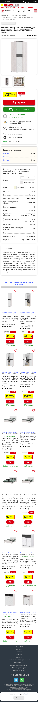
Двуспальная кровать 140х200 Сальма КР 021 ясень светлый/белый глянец (10, 441)
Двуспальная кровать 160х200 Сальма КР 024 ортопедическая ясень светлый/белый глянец (10, 500)
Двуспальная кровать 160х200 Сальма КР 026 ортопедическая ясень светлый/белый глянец (10, 560)
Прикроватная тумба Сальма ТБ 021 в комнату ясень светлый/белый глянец (28, 619)
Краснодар (6, 1)
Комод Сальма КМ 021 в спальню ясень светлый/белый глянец (28, 561)
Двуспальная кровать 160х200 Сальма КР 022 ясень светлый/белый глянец (28, 438)
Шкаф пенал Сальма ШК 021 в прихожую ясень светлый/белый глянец (10, 319)
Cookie (26, 694)
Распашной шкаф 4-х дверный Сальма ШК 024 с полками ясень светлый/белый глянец (28, 378)
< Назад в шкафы (8, 23)
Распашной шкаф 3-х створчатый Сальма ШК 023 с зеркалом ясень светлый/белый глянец (10, 379)
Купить (21, 102)
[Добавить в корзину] (10, 341)
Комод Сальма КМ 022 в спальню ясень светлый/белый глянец (10, 621)
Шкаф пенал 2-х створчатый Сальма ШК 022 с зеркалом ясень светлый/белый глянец (28, 320)
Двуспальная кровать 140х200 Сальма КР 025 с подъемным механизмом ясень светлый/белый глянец (28, 500)
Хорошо (19, 698)
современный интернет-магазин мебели (17, 8)
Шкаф (11, 5)
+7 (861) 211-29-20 (30, 1)
